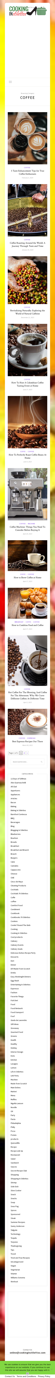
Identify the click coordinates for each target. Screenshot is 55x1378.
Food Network (17, 1008)
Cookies (14, 921)
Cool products (17, 937)
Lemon (13, 1067)
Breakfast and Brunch (20, 850)
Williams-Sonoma (18, 1277)
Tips (12, 1250)
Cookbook (15, 913)
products (14, 1139)
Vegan (13, 1265)
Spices (13, 1210)
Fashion (14, 992)
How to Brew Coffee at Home (27, 577)
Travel (13, 1254)
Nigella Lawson (17, 1103)
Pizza (13, 1131)
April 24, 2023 (27, 534)
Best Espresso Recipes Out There (27, 741)
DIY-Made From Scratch (20, 968)
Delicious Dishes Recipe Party (23, 953)
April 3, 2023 (27, 702)
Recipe (14, 1147)
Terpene (14, 1242)
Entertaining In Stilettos (20, 984)
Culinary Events (17, 945)
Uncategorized (17, 1261)
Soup (13, 1202)
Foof (13, 1016)
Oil (12, 1111)
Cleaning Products (18, 885)
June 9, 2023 (27, 462)
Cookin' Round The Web (20, 925)
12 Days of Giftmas (18, 778)
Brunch (13, 854)
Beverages (15, 822)
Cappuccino (16, 869)
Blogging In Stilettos (19, 830)
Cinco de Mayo (17, 881)
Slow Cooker (16, 1190)
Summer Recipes (18, 1222)
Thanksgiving (16, 1246)
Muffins (14, 1099)
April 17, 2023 (27, 581)
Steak (13, 1218)
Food (13, 1004)
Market (14, 1091)
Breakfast (19, 622)
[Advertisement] (27, 48)
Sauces (14, 1166)
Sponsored (15, 1214)
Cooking (14, 929)
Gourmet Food (17, 1032)
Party (13, 1115)
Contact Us (10, 1376)
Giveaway (15, 1028)
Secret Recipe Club (19, 1170)
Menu (13, 1095)
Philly (13, 1127)
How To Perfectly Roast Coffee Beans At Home (27, 456)
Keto (13, 1056)
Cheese (14, 873)
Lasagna (14, 1063)
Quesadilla (15, 1143)
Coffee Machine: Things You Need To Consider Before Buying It (27, 528)
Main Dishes (16, 1087)
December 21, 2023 (27, 317)
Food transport (17, 1012)
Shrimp (14, 1182)
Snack (13, 1194)
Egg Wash (15, 980)
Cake (13, 862)
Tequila (14, 1238)
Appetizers (15, 790)
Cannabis (14, 866)
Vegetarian (15, 1269)
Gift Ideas (15, 1024)
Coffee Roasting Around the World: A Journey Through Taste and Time (27, 244)
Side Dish (14, 1186)
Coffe (23, 452)
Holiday (14, 1048)
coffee (27, 168)
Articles (14, 798)
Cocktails (14, 889)
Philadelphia (16, 1123)
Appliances (15, 794)
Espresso (31, 738)
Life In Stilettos (17, 1071)
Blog (13, 826)
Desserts (14, 957)
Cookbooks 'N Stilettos (20, 917)
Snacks (14, 1198)
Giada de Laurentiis (19, 1020)
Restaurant (15, 1155)
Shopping (15, 1174)
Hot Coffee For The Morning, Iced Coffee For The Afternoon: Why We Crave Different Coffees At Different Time (27, 695)
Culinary (14, 941)
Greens (14, 1036)
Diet (12, 961)
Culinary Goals (17, 949)
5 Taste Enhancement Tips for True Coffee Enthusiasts (27, 172)
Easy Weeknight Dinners (21, 976)
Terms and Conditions (26, 1376)
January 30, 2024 (27, 250)
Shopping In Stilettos (19, 1178)
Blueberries (16, 834)
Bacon (13, 802)
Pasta (13, 1119)
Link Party (15, 1075)
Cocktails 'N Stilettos (19, 893)
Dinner (13, 964)
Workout (14, 1281)
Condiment (15, 909)
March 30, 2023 (27, 745)
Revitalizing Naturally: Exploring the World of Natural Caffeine (27, 312)
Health (13, 1040)
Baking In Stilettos (18, 810)
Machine (31, 524)
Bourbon (14, 838)
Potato (13, 1135)
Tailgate (14, 1230)
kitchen (14, 1060)
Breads (14, 842)
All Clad (14, 786)
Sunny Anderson (17, 1226)
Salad (13, 1159)
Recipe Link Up (17, 1151)
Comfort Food (17, 905)
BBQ (12, 818)
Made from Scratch (19, 1083)
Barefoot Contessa (19, 814)
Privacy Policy (44, 1376)
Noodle (14, 1107)
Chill (12, 877)
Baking (13, 806)
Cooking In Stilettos (19, 933)
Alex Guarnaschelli (18, 782)
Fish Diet (14, 1000)
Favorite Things (17, 996)
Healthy (14, 1044)
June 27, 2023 (27, 389)
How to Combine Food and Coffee (27, 625)
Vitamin (14, 1273)
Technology (15, 1234)
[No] (51, 1369)
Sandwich (15, 1162)
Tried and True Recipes (20, 1258)
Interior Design (17, 1052)
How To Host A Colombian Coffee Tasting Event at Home (27, 384)
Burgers (14, 858)
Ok (27, 1374)
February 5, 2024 (27, 178)
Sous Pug (15, 1206)
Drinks (13, 972)
